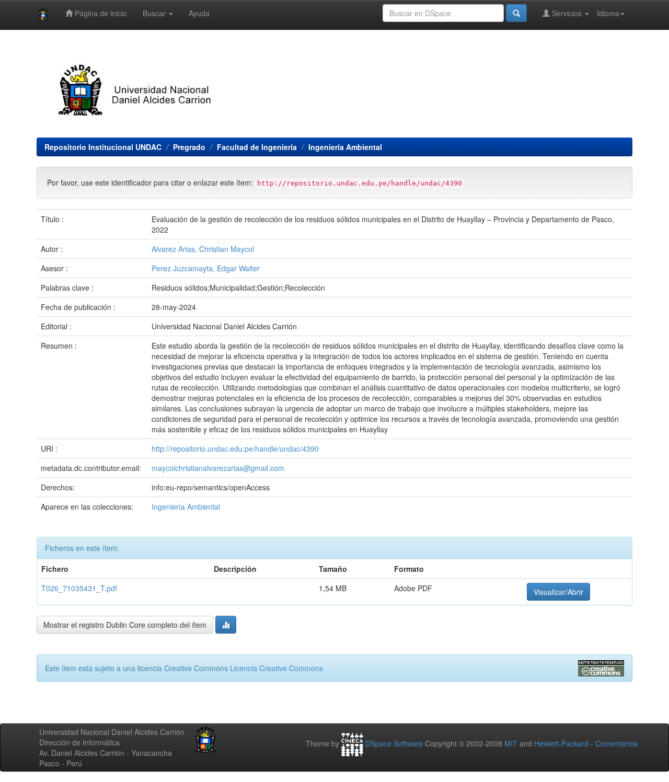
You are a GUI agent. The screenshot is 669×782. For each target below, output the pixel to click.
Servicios (567, 13)
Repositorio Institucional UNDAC (103, 147)
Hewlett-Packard (561, 743)
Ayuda (199, 13)
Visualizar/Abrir (558, 591)
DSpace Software (394, 743)
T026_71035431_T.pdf (79, 588)
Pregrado (189, 147)
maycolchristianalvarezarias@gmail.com (218, 468)
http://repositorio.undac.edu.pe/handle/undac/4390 (235, 448)
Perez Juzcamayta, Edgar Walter (206, 268)
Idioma (608, 13)
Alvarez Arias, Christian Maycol (203, 249)
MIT (510, 743)
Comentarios (616, 743)
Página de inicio (100, 13)
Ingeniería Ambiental (345, 147)
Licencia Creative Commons (276, 668)
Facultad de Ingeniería (257, 147)
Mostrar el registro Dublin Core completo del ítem (124, 624)
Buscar (155, 13)
